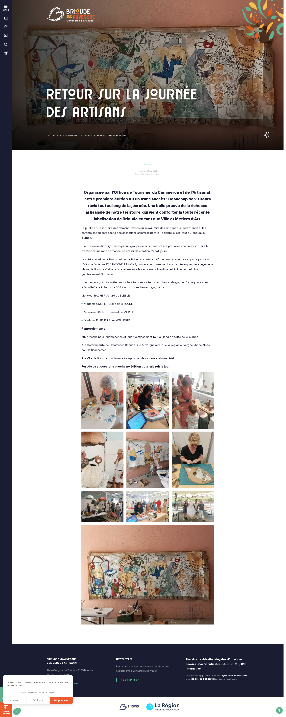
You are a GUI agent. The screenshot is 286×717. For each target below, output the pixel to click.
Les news (88, 135)
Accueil (51, 135)
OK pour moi (61, 700)
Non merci (14, 700)
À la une (147, 164)
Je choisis (38, 700)
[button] (17, 711)
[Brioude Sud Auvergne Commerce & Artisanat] (148, 14)
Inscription (129, 680)
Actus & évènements (69, 135)
